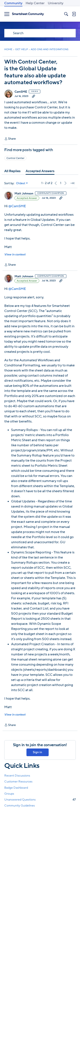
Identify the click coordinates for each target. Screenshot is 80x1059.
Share (10, 139)
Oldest (20, 183)
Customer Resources (18, 782)
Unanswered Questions (40, 800)
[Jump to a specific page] (72, 183)
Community (13, 3)
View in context (14, 254)
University (55, 3)
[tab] (12, 171)
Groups (9, 794)
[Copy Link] (33, 96)
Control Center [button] (15, 158)
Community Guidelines (19, 806)
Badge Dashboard (16, 788)
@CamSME (17, 206)
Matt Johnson (24, 194)
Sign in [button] (37, 752)
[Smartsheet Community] (28, 14)
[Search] (66, 14)
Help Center (35, 3)
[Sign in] (74, 14)
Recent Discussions (17, 776)
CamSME (21, 92)
